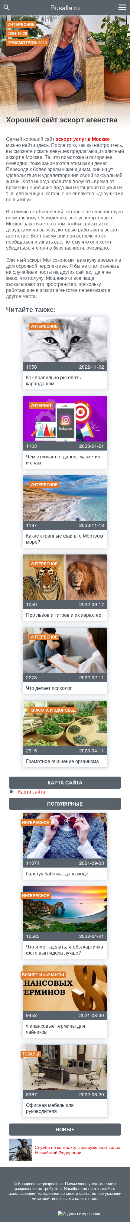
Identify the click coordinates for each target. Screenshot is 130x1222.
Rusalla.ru (65, 7)
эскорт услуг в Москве (83, 138)
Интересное (21, 24)
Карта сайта (31, 791)
